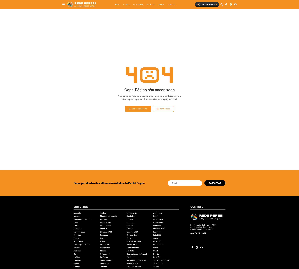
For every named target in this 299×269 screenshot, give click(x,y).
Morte (155, 248)
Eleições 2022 (79, 232)
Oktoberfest (105, 254)
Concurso (131, 222)
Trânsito (77, 267)
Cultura (77, 226)
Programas (138, 4)
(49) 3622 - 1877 (198, 233)
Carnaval (104, 219)
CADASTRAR (215, 183)
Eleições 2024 (106, 232)
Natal (155, 251)
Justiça (77, 248)
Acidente (103, 213)
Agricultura (157, 213)
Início (117, 4)
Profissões (131, 257)
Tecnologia (158, 263)
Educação (78, 229)
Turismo (103, 267)
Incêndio (156, 241)
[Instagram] (230, 4)
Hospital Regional (134, 241)
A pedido (77, 213)
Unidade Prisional (134, 267)
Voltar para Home (139, 109)
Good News (78, 241)
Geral (129, 238)
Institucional (132, 244)
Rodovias (77, 260)
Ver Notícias (165, 109)
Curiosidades (105, 226)
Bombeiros (131, 216)
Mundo (103, 251)
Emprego (156, 232)
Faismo (76, 238)
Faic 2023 (157, 235)
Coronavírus (158, 222)
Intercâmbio (158, 244)
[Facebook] (226, 4)
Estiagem (104, 235)
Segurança (104, 263)
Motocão (77, 251)
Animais (77, 216)
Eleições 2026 (132, 232)
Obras (76, 254)
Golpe (155, 238)
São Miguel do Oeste (162, 260)
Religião (156, 257)
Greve (102, 241)
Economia (157, 226)
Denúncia (131, 226)
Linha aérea (105, 248)
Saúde (76, 263)
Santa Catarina (106, 260)
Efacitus (103, 229)
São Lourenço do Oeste (136, 260)
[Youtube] (235, 4)
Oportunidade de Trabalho (137, 254)
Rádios (126, 4)
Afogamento (132, 213)
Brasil (155, 216)
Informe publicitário (82, 244)
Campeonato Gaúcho (82, 219)
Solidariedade (132, 263)
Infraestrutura (106, 244)
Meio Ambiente (133, 248)
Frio (101, 238)
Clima (76, 222)
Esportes (77, 235)
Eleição (130, 229)
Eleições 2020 (159, 229)
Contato (172, 4)
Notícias (151, 4)
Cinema (161, 4)
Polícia (156, 254)
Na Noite (130, 251)
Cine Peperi (158, 219)
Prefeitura (104, 257)
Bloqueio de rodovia (108, 216)
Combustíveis (105, 222)
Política (77, 257)
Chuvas (130, 219)
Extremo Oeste (133, 235)
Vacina (156, 267)
